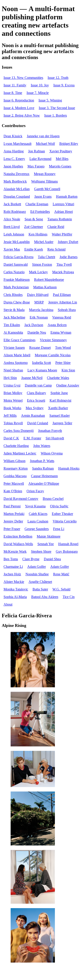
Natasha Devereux (16, 174)
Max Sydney (35, 408)
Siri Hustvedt (55, 438)
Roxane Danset (40, 347)
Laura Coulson (37, 521)
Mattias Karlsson (45, 287)
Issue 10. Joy (40, 85)
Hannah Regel (68, 544)
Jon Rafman (36, 151)
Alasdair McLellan (17, 189)
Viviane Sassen (14, 347)
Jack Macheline (14, 317)
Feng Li (58, 529)
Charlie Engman (36, 204)
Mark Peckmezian (16, 287)
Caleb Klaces (38, 514)
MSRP (39, 302)
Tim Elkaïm (12, 325)
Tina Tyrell (64, 264)
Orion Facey (35, 491)
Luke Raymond (40, 159)
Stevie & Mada (14, 310)
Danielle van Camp (38, 385)
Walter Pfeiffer (62, 234)
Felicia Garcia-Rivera (18, 257)
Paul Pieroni (12, 506)
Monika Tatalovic (16, 589)
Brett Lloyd (12, 227)
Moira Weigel (13, 400)
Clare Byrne (30, 559)
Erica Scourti (36, 400)
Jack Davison (33, 325)
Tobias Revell (13, 423)
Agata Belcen (57, 325)
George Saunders (37, 529)
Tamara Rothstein (59, 219)
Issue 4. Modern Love (19, 108)
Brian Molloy (13, 393)
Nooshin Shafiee (37, 574)
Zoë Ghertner (33, 227)
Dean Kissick (13, 136)
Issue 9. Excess (64, 85)
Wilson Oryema (52, 453)
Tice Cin (69, 597)
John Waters (41, 446)
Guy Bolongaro (67, 551)
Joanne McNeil (31, 378)
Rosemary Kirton (16, 468)
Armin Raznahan (33, 415)
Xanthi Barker (58, 408)
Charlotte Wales (58, 378)
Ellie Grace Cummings (19, 340)
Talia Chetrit (46, 257)
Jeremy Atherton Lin (62, 302)
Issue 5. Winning (50, 100)
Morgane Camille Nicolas (53, 355)
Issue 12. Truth (58, 78)
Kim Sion (68, 370)
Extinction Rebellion (18, 536)
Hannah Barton (66, 196)
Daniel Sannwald (16, 264)
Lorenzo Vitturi (63, 204)
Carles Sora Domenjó (19, 431)
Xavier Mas (12, 249)
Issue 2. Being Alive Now (22, 115)
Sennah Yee (45, 544)
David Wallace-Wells (18, 544)
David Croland (37, 423)
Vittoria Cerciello (65, 521)
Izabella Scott (41, 363)
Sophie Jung (59, 393)
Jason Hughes (13, 166)
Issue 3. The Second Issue (57, 108)
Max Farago (35, 166)
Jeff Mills (10, 415)
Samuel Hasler (59, 415)
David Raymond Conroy (21, 498)
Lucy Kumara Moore (42, 370)
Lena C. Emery (14, 159)
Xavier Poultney (60, 151)
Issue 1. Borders (55, 115)
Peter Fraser (12, 529)
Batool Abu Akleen (44, 597)
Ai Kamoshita (13, 332)
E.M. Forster (32, 438)
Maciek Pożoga (63, 272)
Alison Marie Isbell (17, 355)
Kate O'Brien (13, 491)
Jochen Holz (12, 574)
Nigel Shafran (13, 370)
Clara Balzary (36, 393)
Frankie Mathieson (17, 279)
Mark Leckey (38, 272)
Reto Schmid (56, 249)
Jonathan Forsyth (50, 431)
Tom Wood (63, 347)
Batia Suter (40, 589)
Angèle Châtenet (40, 582)
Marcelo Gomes (60, 166)
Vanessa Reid (61, 317)
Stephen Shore (41, 551)
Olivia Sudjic (59, 506)
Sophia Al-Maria (15, 597)
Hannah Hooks (68, 468)
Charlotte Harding (16, 446)
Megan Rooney (45, 174)
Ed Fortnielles (40, 211)
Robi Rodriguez (15, 211)
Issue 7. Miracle (38, 93)
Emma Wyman (60, 332)
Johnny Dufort (68, 242)
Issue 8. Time (13, 93)
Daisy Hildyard (37, 295)
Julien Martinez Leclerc (20, 453)
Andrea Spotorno (16, 363)
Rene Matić (61, 574)
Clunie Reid (55, 227)
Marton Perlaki (14, 514)
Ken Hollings (38, 234)
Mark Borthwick (15, 181)
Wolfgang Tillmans (44, 181)
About (8, 604)
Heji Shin (10, 378)
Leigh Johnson (14, 234)
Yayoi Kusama (35, 506)
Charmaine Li (13, 566)
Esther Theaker (62, 514)
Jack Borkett (12, 204)
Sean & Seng (34, 219)
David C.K (11, 438)
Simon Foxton (42, 264)
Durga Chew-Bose (17, 302)
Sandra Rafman (43, 468)
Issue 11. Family (15, 85)
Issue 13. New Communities (23, 78)
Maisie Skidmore (48, 536)
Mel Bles (62, 159)
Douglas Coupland (17, 196)
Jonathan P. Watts (42, 461)
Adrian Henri (63, 211)
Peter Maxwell (14, 483)
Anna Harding (14, 151)
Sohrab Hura (67, 310)
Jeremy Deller (13, 521)
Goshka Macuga (15, 476)
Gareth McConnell (47, 189)
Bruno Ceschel (53, 498)
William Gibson (14, 461)
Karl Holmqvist (60, 400)
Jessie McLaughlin (17, 242)
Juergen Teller (62, 423)
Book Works (12, 408)
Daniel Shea (52, 559)
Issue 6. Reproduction (19, 100)
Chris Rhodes (13, 295)
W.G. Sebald (61, 589)
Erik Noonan (39, 317)
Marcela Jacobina (41, 310)
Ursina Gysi (12, 385)
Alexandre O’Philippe (43, 483)
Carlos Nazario (14, 272)
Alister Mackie (14, 582)
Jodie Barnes (68, 257)
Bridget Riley (68, 144)
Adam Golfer (36, 566)
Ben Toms (11, 559)
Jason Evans (43, 196)
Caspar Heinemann (44, 476)
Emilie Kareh (33, 249)
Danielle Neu (36, 332)
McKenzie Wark (15, 551)
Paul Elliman (62, 295)
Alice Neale (12, 219)
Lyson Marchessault (17, 144)
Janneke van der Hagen (43, 136)
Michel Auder (43, 242)
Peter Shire (63, 363)
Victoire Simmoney (53, 340)
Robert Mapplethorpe (49, 279)
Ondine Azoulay (67, 385)
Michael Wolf (45, 144)
